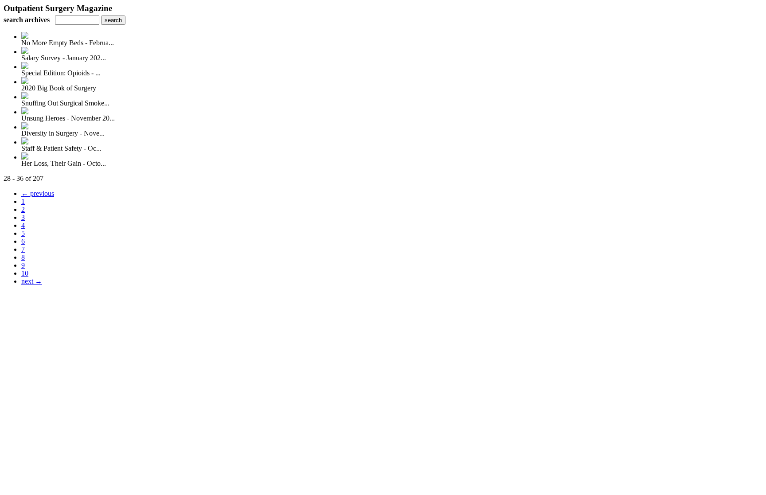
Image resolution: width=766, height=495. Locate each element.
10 (24, 273)
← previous (37, 193)
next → (31, 281)
